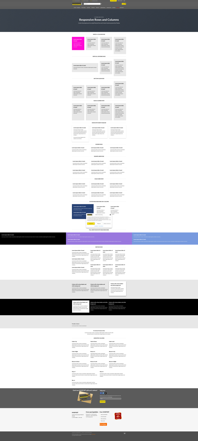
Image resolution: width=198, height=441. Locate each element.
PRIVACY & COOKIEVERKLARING (87, 432)
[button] (110, 214)
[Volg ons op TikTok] (106, 393)
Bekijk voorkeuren (107, 223)
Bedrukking (102, 7)
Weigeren (99, 223)
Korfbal (93, 7)
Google (90, 434)
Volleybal (83, 7)
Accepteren (91, 223)
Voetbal (88, 7)
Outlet (117, 7)
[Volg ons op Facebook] (101, 393)
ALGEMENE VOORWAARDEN (76, 432)
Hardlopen (109, 7)
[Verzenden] (101, 4)
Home (75, 7)
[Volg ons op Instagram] (103, 393)
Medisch (97, 7)
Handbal (78, 7)
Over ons (121, 7)
